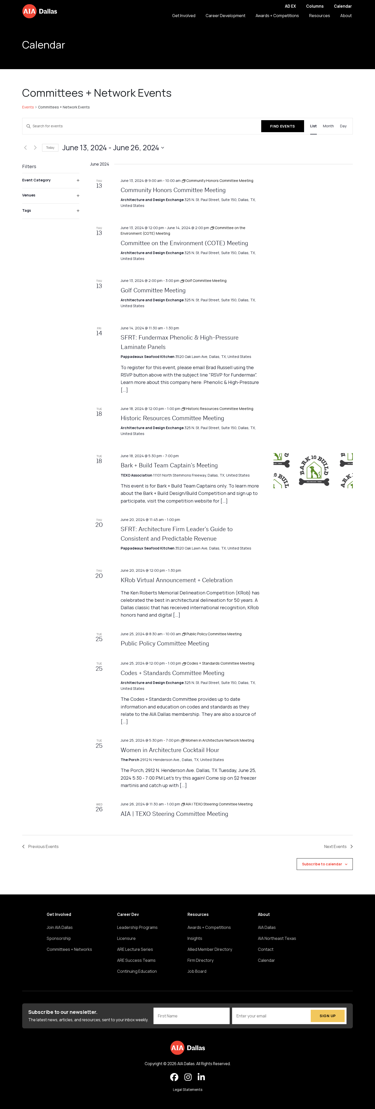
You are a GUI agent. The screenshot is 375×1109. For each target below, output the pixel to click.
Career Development (225, 15)
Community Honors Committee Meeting (173, 191)
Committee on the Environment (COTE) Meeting (184, 244)
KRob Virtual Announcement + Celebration (177, 581)
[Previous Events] (25, 148)
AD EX (290, 6)
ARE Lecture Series (135, 949)
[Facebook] (174, 1077)
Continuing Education (137, 971)
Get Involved (183, 15)
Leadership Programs (137, 927)
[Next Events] (35, 148)
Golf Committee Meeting (153, 291)
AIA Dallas (267, 927)
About (346, 15)
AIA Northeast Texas (277, 938)
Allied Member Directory (210, 949)
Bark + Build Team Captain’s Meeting (169, 466)
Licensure (126, 938)
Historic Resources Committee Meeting (172, 419)
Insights (195, 938)
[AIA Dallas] (39, 11)
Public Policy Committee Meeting (165, 644)
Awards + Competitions (277, 15)
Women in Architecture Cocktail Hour (170, 750)
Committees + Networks (69, 949)
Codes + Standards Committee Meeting (172, 673)
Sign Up (328, 1015)
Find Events (282, 126)
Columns (315, 6)
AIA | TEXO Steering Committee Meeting (174, 814)
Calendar (343, 6)
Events (28, 107)
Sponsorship (59, 938)
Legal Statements (187, 1089)
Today (50, 147)
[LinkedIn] (201, 1077)
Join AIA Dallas (60, 927)
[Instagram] (188, 1077)
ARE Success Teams (136, 960)
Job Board (197, 971)
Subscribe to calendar (322, 864)
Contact (265, 949)
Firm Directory (201, 960)
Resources (319, 15)
